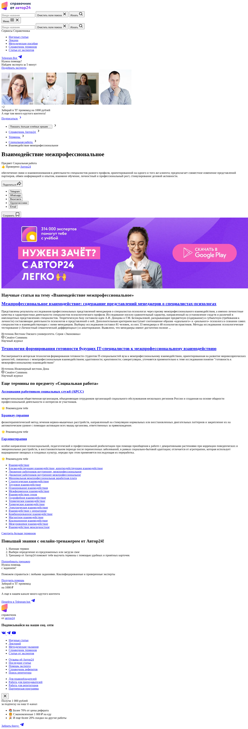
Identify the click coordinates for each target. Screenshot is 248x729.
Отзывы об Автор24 (21, 659)
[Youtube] (14, 634)
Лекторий (15, 643)
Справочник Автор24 (22, 131)
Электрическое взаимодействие (28, 507)
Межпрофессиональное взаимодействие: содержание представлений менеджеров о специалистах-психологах (108, 303)
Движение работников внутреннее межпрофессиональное (45, 474)
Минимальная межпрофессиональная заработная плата (43, 478)
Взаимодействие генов (23, 494)
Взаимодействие (19, 465)
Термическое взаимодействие (27, 501)
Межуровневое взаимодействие (28, 523)
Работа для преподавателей (25, 682)
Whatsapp (15, 195)
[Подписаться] (20, 118)
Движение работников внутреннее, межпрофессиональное (45, 471)
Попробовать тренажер (15, 561)
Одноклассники (18, 203)
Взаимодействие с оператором (27, 510)
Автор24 (25, 166)
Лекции (13, 40)
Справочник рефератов (23, 669)
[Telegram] (9, 634)
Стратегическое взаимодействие (29, 481)
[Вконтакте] (4, 634)
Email (13, 206)
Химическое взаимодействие (27, 504)
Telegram (15, 191)
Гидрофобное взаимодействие (27, 497)
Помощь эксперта (20, 666)
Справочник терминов (23, 46)
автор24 (10, 618)
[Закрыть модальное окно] (5, 696)
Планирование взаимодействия (28, 487)
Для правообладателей (23, 678)
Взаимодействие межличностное (29, 527)
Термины (15, 137)
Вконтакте (15, 199)
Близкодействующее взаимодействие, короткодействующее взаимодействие (56, 468)
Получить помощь (12, 580)
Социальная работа (21, 142)
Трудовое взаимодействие (25, 484)
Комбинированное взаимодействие (30, 514)
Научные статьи (19, 37)
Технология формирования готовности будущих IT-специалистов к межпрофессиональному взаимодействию (108, 348)
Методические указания (23, 646)
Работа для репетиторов (23, 685)
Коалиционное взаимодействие (28, 520)
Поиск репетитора (20, 672)
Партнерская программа (24, 688)
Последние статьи (20, 662)
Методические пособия (23, 43)
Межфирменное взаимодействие (29, 491)
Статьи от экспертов (21, 50)
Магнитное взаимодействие (26, 517)
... (30, 126)
